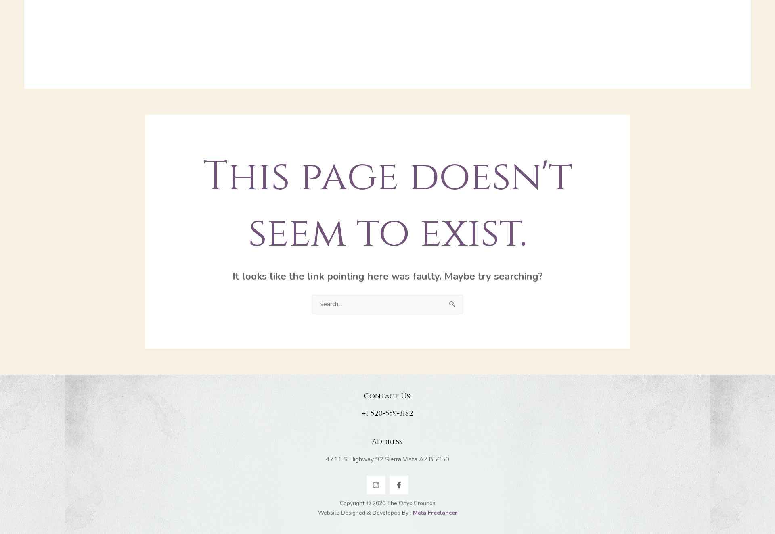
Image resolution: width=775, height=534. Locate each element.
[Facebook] (399, 485)
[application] (307, 44)
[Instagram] (376, 485)
